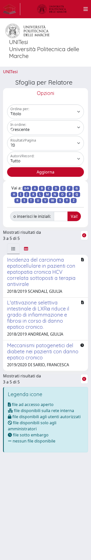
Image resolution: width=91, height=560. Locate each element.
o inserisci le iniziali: (32, 216)
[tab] (13, 248)
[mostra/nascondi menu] (85, 9)
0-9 (26, 188)
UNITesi (10, 71)
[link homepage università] (52, 9)
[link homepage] (11, 9)
